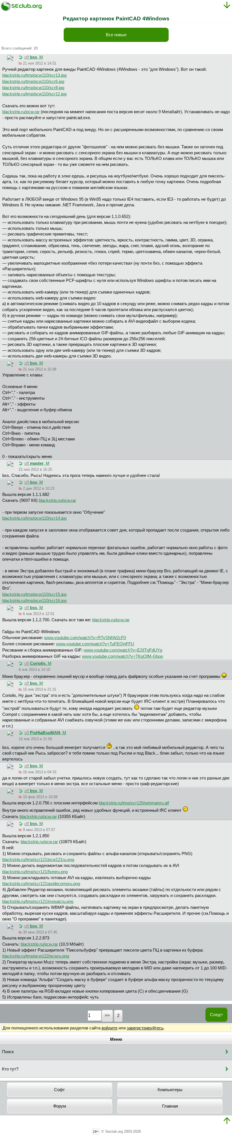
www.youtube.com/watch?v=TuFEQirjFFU (95, 644)
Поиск (8, 1052)
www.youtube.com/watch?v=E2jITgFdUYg (123, 650)
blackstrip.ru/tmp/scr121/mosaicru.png (37, 901)
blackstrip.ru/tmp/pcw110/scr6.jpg (33, 81)
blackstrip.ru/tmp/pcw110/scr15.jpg (34, 594)
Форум (59, 1106)
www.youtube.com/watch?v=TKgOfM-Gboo (122, 656)
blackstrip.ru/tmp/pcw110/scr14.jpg (34, 518)
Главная (170, 1106)
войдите (109, 1028)
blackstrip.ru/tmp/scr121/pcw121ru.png (38, 859)
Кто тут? (10, 1069)
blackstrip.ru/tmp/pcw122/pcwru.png (35, 956)
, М (33, 57)
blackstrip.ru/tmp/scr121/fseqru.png (35, 872)
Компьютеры (170, 1089)
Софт (59, 1089)
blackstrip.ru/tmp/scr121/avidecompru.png (41, 883)
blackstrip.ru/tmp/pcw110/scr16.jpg (34, 600)
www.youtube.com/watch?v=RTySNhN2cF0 (85, 637)
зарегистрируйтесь (145, 1028)
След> (216, 1014)
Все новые (116, 35)
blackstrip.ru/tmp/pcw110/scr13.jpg (34, 75)
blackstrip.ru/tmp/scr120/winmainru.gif (134, 803)
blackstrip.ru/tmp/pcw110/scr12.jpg (34, 94)
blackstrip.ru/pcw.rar (21, 112)
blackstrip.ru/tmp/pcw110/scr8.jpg (33, 87)
